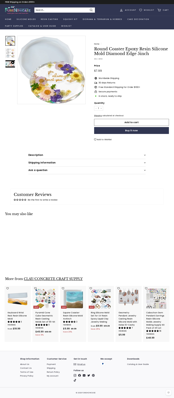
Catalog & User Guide (42, 26)
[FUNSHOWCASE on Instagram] (75, 375)
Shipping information (42, 162)
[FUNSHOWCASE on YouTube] (84, 375)
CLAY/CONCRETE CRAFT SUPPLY (53, 279)
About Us (24, 364)
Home (8, 19)
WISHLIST (66, 26)
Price (97, 65)
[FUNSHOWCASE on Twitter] (88, 375)
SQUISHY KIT (70, 19)
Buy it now (131, 130)
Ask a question (38, 170)
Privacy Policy (26, 375)
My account (52, 375)
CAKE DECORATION (138, 19)
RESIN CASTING (49, 19)
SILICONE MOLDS (26, 19)
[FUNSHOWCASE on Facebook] (79, 375)
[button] (14, 321)
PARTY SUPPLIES (14, 26)
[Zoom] (51, 70)
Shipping (98, 115)
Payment (51, 364)
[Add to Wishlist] (18, 223)
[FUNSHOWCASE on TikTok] (75, 380)
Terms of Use (26, 372)
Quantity (99, 103)
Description (35, 155)
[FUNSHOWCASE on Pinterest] (93, 375)
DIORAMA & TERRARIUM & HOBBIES (102, 19)
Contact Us (26, 368)
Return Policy (53, 372)
